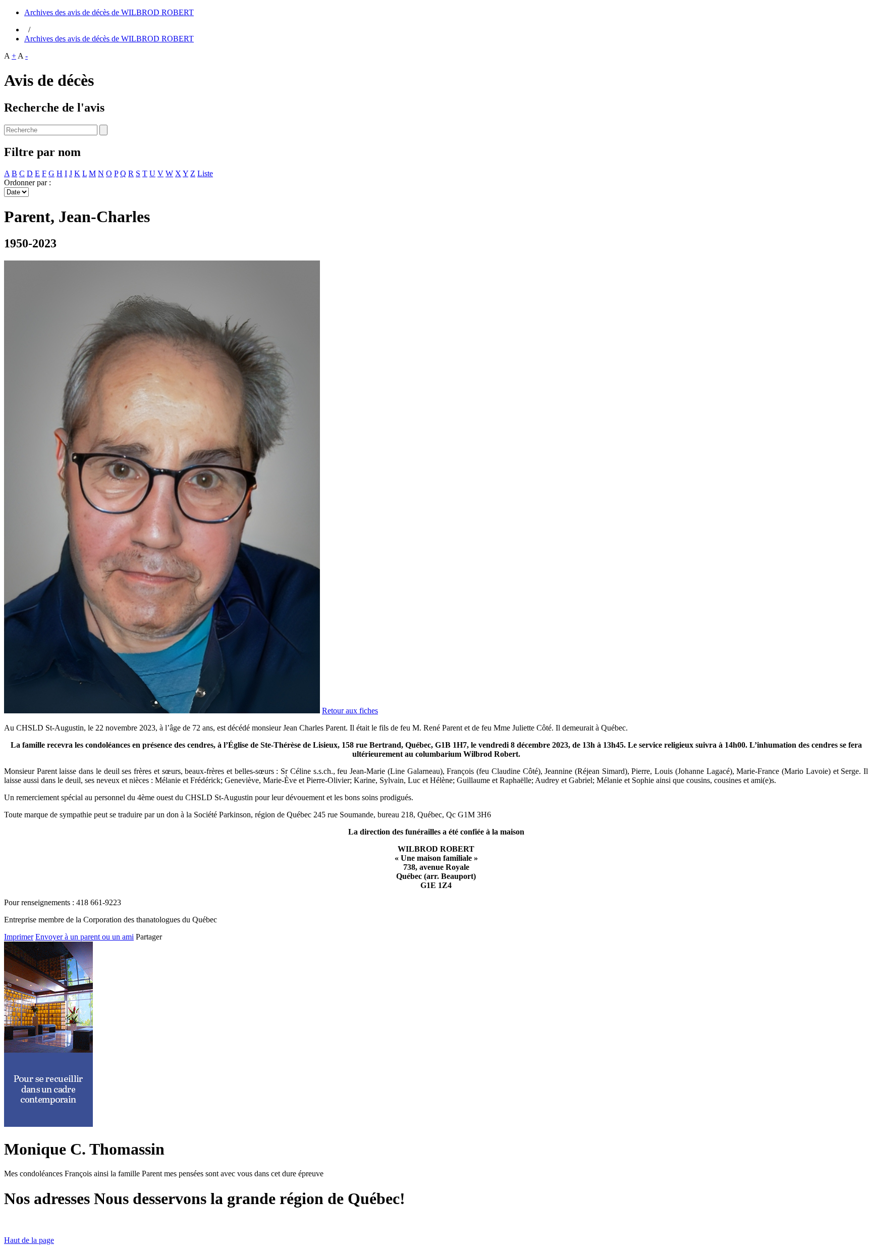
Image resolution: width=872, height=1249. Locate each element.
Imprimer (18, 936)
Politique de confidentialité (271, 1223)
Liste (205, 173)
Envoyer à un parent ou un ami (84, 936)
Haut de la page (29, 1240)
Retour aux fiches (350, 710)
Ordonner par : (27, 182)
